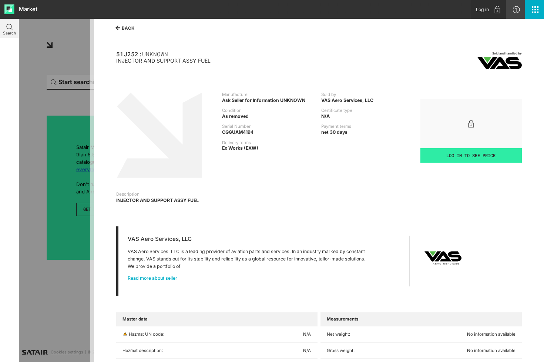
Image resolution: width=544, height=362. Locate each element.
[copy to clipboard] (171, 53)
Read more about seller (152, 278)
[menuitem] (488, 9)
